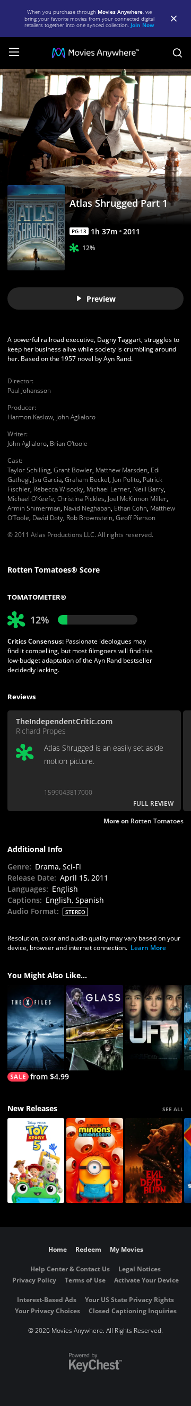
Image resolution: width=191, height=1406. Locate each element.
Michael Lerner (108, 489)
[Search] (177, 53)
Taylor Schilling (28, 469)
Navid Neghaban (87, 508)
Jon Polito (126, 479)
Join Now (142, 25)
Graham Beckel (87, 479)
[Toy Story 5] (35, 1160)
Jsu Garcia (47, 479)
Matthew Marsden (121, 469)
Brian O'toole (69, 443)
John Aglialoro (76, 416)
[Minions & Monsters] (94, 1160)
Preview (101, 299)
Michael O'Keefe (30, 498)
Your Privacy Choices (47, 1310)
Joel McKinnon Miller (137, 498)
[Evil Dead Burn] (153, 1160)
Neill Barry (148, 489)
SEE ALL (173, 1109)
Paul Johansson (29, 390)
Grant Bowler (73, 469)
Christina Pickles (81, 498)
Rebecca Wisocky (58, 489)
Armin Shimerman (33, 508)
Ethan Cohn (130, 508)
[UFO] (153, 1027)
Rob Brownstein (89, 517)
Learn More (148, 947)
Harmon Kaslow (30, 416)
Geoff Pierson (135, 517)
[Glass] (94, 1027)
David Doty (47, 517)
